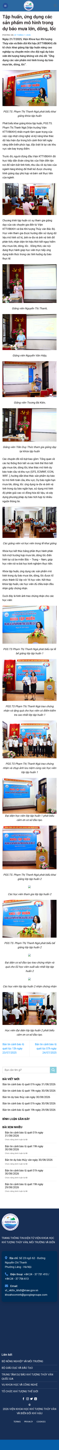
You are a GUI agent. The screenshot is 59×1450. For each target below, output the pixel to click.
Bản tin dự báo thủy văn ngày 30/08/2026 (26, 1097)
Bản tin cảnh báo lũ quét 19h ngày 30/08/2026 (29, 1090)
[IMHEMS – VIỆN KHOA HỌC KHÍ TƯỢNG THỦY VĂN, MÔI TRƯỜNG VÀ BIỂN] (28, 5)
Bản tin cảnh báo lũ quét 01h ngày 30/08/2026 (29, 1103)
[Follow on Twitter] (31, 1399)
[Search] (55, 5)
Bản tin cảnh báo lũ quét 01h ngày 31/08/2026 (29, 1084)
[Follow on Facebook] (23, 1399)
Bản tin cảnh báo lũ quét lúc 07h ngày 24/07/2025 (46, 1048)
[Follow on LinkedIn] (35, 1399)
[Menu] (5, 5)
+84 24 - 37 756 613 (17, 1278)
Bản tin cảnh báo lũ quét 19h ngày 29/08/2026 (29, 1109)
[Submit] (53, 1070)
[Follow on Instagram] (27, 1399)
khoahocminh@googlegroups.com (26, 1294)
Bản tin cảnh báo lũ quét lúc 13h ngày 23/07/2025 (13, 1048)
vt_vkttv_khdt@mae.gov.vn (21, 1290)
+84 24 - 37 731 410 (36, 1274)
